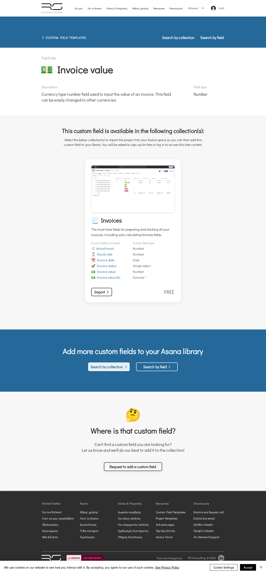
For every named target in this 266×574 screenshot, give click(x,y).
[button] (133, 466)
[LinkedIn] (221, 558)
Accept (248, 567)
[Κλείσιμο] (261, 567)
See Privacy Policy (167, 567)
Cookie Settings (223, 567)
